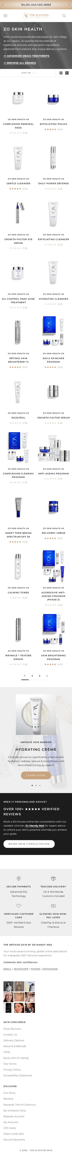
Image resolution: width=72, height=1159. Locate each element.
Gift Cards (9, 1128)
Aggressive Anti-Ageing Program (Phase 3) (53, 596)
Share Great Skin (13, 1133)
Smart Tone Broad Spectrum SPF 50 (18, 535)
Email (7, 969)
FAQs (6, 1052)
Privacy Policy (12, 1069)
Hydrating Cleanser (53, 299)
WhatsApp (21, 969)
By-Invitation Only (14, 1110)
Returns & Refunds (14, 1046)
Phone (35, 969)
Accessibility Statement (17, 1075)
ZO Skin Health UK (18, 119)
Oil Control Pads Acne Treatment (18, 301)
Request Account (13, 1116)
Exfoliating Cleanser (53, 239)
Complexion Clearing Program (18, 475)
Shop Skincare (12, 1028)
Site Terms (9, 1063)
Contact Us (10, 1034)
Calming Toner (18, 592)
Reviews (8, 1098)
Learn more (36, 775)
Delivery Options (13, 1040)
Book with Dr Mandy (16, 1058)
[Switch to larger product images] (61, 73)
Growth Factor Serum (53, 417)
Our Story (9, 1092)
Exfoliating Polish (53, 124)
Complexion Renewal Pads (18, 126)
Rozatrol (18, 417)
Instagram (50, 969)
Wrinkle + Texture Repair (18, 657)
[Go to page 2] (47, 676)
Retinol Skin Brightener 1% (18, 360)
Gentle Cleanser (18, 183)
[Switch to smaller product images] (67, 73)
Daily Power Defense (53, 183)
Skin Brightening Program (53, 657)
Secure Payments (14, 1139)
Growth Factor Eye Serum (18, 241)
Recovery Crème (53, 533)
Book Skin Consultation (29, 843)
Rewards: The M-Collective (19, 1104)
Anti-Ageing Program (53, 473)
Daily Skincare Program (53, 360)
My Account (10, 1122)
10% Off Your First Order (36, 4)
